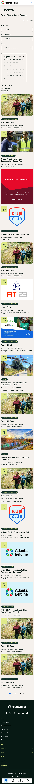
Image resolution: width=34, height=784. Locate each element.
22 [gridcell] (20, 72)
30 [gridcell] (14, 63)
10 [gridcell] (4, 69)
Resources (4, 765)
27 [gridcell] (4, 63)
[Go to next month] (23, 56)
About (3, 761)
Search (3, 44)
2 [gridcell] (23, 63)
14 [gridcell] (17, 69)
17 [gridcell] (4, 72)
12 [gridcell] (10, 69)
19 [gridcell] (10, 72)
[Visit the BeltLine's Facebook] (6, 713)
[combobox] (17, 29)
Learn (2, 752)
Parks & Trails (4, 732)
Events (3, 740)
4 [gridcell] (7, 66)
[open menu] (31, 2)
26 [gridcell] (11, 75)
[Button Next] (23, 693)
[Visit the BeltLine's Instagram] (14, 713)
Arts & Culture (4, 736)
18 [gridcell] (7, 72)
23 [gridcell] (23, 72)
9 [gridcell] (23, 66)
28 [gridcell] (7, 63)
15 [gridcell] (20, 69)
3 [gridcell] (4, 66)
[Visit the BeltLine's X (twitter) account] (10, 713)
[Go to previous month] (20, 56)
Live (2, 744)
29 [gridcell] (11, 63)
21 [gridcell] (17, 72)
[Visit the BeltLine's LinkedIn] (19, 713)
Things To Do (4, 729)
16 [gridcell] (23, 69)
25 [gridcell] (8, 75)
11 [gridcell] (7, 69)
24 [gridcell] (5, 75)
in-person (6, 88)
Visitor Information (6, 725)
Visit (2, 719)
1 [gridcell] (7, 78)
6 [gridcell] (13, 66)
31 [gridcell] (17, 63)
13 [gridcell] (14, 69)
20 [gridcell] (14, 72)
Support (3, 748)
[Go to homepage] (9, 2)
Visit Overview (5, 722)
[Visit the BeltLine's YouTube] (23, 714)
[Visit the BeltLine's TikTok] (27, 713)
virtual (5, 91)
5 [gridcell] (10, 66)
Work (2, 756)
